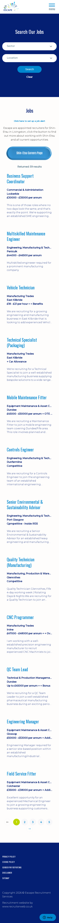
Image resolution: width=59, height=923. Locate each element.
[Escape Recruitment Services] (11, 7)
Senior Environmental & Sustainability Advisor (25, 504)
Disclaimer (7, 872)
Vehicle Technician (20, 287)
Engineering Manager (23, 721)
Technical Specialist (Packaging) (22, 342)
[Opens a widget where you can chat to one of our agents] (47, 917)
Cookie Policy (8, 861)
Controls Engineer (20, 449)
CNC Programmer (20, 617)
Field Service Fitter (21, 773)
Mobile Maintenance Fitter (27, 397)
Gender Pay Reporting (11, 867)
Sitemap (5, 878)
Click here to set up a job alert (29, 121)
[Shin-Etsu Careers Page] (29, 153)
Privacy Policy (8, 856)
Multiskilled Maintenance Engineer (26, 236)
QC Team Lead (17, 669)
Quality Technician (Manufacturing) (20, 562)
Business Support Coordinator (20, 178)
